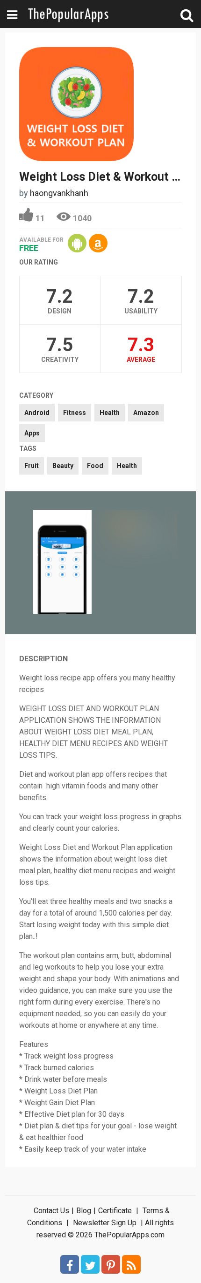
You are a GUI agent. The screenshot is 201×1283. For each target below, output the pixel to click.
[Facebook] (69, 1264)
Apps (32, 433)
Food (95, 465)
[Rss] (131, 1264)
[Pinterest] (110, 1264)
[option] (62, 562)
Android (37, 412)
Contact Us (51, 1210)
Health (110, 412)
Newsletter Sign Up (104, 1222)
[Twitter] (90, 1264)
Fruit (31, 465)
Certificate (115, 1210)
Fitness (74, 412)
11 (40, 218)
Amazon (146, 412)
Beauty (62, 465)
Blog (83, 1210)
